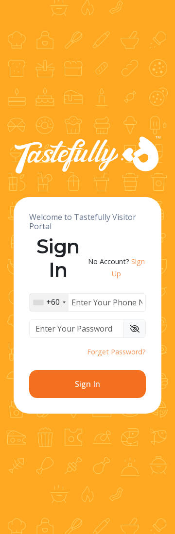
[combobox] (49, 302)
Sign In (87, 384)
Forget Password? (116, 351)
